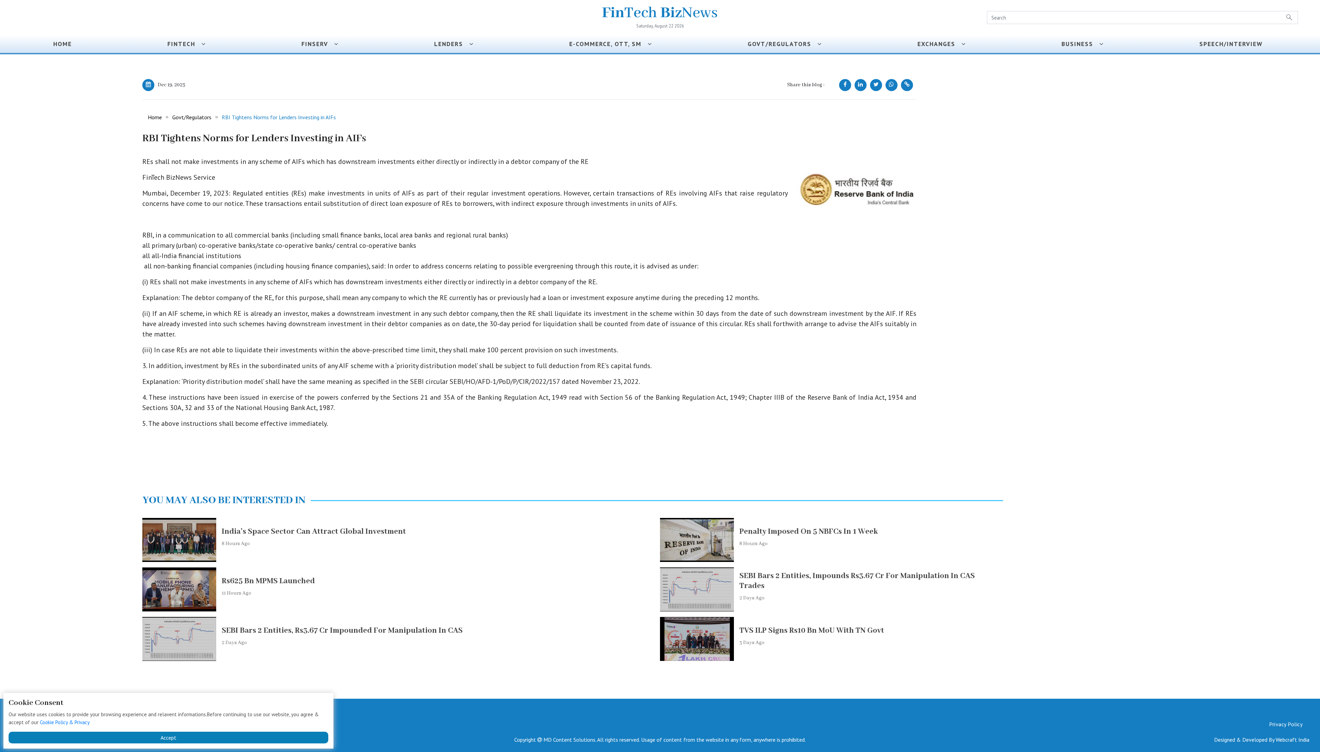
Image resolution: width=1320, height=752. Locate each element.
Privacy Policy (1285, 724)
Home (62, 44)
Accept (168, 737)
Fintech (184, 44)
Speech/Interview (1233, 44)
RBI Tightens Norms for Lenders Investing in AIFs (279, 117)
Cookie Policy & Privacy (65, 722)
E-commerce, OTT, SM (608, 44)
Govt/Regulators (782, 44)
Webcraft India (1292, 739)
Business (1080, 44)
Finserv (317, 44)
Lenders (451, 44)
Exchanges (939, 44)
